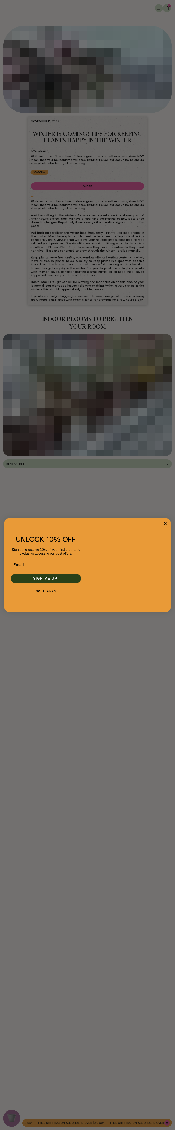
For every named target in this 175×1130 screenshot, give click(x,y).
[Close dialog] (165, 523)
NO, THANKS (46, 591)
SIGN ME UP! (46, 578)
